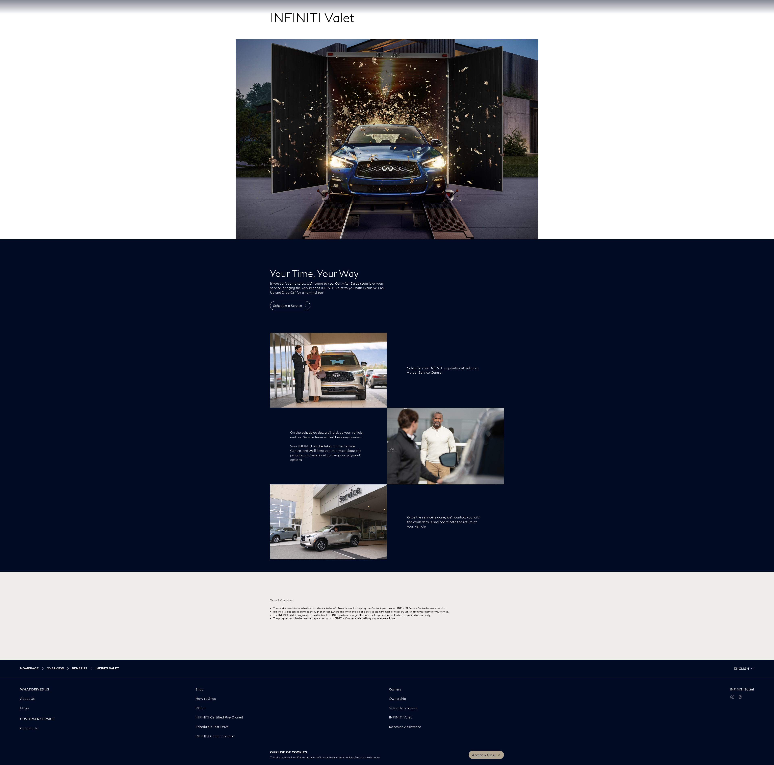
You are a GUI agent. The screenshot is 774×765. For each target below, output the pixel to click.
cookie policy (372, 757)
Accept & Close (484, 755)
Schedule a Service (287, 305)
